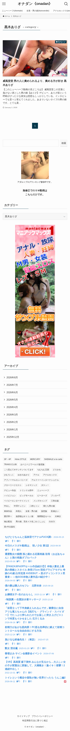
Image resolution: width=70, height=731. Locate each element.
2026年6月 (12, 392)
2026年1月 (12, 429)
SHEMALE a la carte (53, 459)
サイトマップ (23, 716)
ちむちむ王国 (43, 470)
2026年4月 (12, 407)
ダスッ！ (45, 485)
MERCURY (35, 459)
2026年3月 (12, 414)
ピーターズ (42, 495)
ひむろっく (9, 475)
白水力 (52, 521)
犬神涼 (58, 516)
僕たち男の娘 (49, 506)
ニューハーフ (43, 490)
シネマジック (31, 485)
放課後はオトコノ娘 (24, 516)
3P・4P (7, 459)
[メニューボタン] (4, 4)
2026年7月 (12, 385)
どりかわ (57, 470)
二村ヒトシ (34, 506)
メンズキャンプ (40, 501)
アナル (36, 475)
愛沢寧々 (8, 516)
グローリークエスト (13, 485)
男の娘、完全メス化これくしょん (30, 521)
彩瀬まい (55, 511)
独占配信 (8, 521)
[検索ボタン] (66, 4)
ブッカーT (55, 495)
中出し (7, 506)
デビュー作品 (10, 490)
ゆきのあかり (23, 475)
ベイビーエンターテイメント (16, 501)
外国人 (19, 511)
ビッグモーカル (26, 495)
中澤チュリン (20, 506)
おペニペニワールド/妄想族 (32, 464)
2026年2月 (12, 422)
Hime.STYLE (20, 459)
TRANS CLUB (10, 464)
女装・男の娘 (31, 511)
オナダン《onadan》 (35, 4)
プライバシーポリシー (42, 716)
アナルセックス (50, 475)
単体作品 (8, 511)
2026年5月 (12, 399)
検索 (64, 143)
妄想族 (44, 511)
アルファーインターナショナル (45, 480)
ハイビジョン (10, 495)
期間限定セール (44, 516)
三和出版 (55, 501)
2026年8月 (12, 377)
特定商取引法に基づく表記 (35, 720)
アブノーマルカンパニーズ (16, 480)
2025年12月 (13, 437)
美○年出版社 (9, 527)
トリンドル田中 (26, 490)
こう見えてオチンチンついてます (18, 470)
